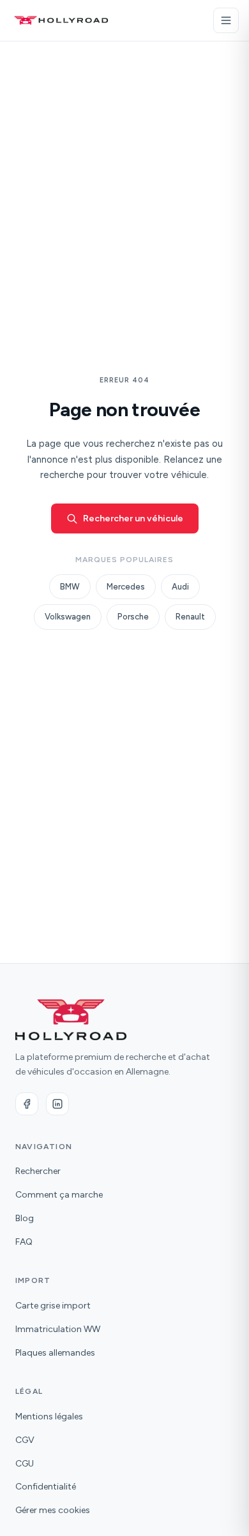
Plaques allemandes (55, 1352)
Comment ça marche (59, 1194)
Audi (180, 586)
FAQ (24, 1241)
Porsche (133, 616)
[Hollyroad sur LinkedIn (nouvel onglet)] (57, 1103)
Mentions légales (49, 1416)
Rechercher (38, 1171)
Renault (190, 616)
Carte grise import (53, 1305)
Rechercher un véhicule (133, 518)
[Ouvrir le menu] (226, 20)
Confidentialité (45, 1486)
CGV (24, 1440)
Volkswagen (68, 616)
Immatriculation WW (57, 1329)
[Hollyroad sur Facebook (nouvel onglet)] (26, 1103)
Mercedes (126, 586)
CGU (24, 1463)
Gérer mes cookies (52, 1510)
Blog (24, 1218)
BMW (70, 586)
